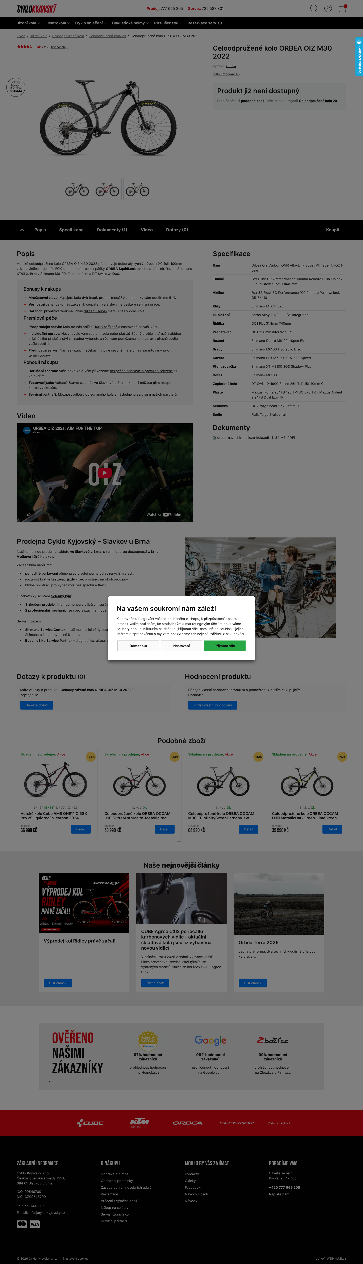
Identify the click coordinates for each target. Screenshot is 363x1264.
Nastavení (181, 646)
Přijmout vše (224, 646)
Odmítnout (138, 646)
